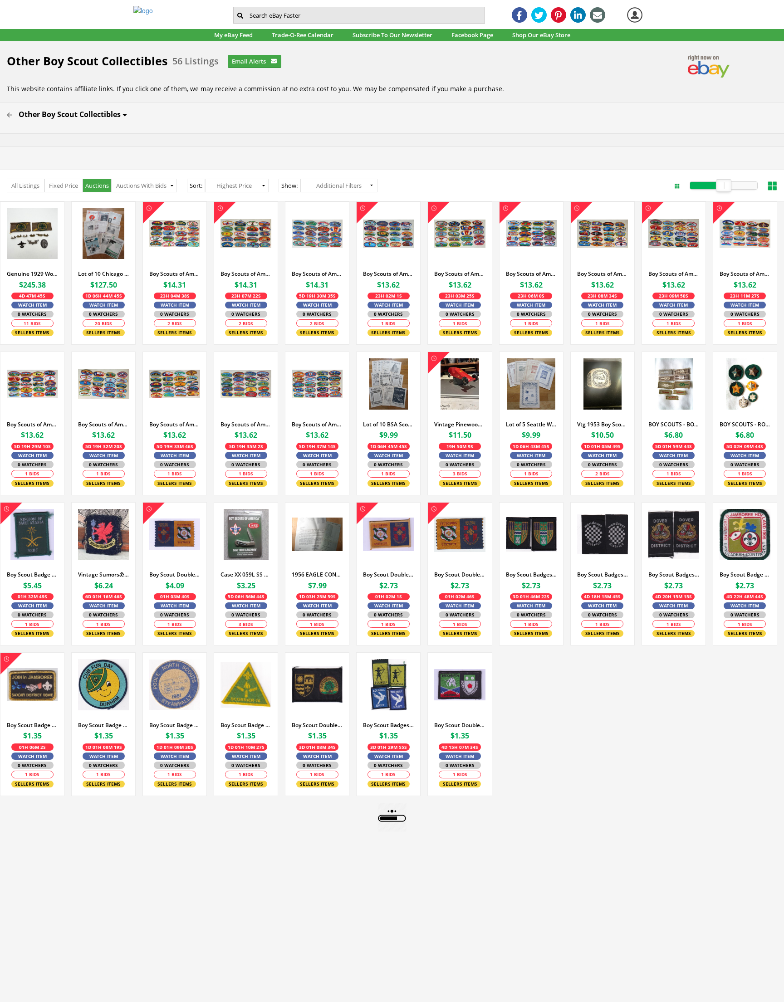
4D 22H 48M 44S (744, 596)
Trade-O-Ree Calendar (305, 34)
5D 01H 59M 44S (673, 446)
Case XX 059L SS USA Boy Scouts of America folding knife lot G (245, 574)
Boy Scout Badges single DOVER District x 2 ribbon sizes (673, 574)
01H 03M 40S (175, 596)
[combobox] (359, 15)
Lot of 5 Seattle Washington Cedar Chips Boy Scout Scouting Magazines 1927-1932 (531, 424)
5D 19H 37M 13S (317, 446)
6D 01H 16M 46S (103, 596)
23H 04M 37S (175, 296)
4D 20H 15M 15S (673, 596)
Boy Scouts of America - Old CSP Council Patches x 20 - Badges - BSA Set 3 (174, 274)
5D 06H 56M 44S (246, 596)
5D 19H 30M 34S (317, 296)
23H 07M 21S (246, 296)
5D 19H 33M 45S (175, 446)
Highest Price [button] (234, 185)
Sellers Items (32, 332)
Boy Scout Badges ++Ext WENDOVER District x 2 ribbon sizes (602, 574)
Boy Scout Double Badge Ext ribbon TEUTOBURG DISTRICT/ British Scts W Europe (459, 574)
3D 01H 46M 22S (531, 596)
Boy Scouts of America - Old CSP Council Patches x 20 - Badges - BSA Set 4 (531, 274)
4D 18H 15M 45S (602, 596)
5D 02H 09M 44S (744, 446)
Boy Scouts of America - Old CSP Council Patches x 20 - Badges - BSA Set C (103, 424)
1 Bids (388, 323)
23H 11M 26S (745, 296)
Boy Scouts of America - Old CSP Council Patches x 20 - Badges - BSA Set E (245, 424)
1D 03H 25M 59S (317, 596)
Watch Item (32, 305)
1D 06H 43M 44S (531, 446)
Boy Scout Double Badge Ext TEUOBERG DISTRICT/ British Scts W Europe (388, 574)
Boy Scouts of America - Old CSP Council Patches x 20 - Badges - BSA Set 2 (459, 274)
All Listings (25, 185)
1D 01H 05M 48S (602, 446)
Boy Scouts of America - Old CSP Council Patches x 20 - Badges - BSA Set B (317, 274)
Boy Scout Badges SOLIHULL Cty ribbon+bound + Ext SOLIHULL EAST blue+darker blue (388, 725)
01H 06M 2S (32, 747)
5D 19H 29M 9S (32, 446)
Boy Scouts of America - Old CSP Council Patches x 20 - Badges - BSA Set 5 (245, 274)
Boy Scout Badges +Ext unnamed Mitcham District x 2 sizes (531, 574)
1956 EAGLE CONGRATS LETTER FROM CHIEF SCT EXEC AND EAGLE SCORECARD (317, 574)
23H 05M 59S (531, 296)
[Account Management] (634, 15)
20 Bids (103, 323)
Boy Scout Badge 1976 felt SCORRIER (245, 725)
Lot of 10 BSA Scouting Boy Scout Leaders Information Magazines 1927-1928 (388, 424)
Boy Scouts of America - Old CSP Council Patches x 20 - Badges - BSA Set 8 (745, 274)
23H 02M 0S (388, 296)
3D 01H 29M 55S (388, 747)
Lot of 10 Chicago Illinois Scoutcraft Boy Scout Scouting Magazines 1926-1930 (103, 274)
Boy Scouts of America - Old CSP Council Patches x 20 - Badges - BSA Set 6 (602, 274)
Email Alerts (249, 61)
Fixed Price (63, 185)
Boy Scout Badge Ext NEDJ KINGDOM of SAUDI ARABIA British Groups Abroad (32, 574)
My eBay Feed (236, 34)
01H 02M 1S (388, 596)
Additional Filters (339, 185)
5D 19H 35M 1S (246, 446)
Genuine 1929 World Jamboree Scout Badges (32, 274)
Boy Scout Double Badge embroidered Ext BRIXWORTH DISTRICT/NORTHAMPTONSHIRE (459, 725)
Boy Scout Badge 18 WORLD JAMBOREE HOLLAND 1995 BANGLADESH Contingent (745, 574)
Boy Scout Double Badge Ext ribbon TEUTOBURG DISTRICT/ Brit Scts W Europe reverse (174, 574)
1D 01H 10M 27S (246, 747)
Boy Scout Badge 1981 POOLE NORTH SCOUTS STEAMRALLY (174, 725)
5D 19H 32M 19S (103, 446)
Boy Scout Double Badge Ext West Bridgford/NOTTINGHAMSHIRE (317, 725)
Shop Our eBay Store (543, 34)
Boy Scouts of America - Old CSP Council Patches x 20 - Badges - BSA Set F (317, 424)
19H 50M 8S (459, 446)
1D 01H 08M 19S (103, 747)
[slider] (723, 185)
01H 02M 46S (460, 596)
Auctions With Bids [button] (141, 185)
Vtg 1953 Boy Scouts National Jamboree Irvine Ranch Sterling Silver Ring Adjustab (602, 424)
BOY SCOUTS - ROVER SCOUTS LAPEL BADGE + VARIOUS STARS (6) (745, 424)
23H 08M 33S (602, 296)
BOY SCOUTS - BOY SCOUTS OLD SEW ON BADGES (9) (673, 424)
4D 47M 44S (32, 296)
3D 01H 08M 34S (317, 747)
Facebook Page (474, 34)
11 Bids (32, 323)
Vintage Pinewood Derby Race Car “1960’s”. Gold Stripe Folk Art (459, 424)
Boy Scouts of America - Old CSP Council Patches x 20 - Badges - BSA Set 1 (388, 274)
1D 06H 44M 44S (103, 296)
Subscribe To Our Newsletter (395, 34)
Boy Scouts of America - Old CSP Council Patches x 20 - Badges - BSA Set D (174, 424)
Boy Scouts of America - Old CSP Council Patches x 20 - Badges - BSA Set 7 (673, 274)
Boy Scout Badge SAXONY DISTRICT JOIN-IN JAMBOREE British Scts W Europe (32, 725)
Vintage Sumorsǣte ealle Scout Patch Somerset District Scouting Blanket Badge (103, 574)
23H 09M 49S (673, 296)
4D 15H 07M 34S (459, 747)
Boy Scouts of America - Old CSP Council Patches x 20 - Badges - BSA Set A (32, 424)
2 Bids (174, 323)
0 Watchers (32, 314)
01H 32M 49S (32, 596)
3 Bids (460, 473)
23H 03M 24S (460, 296)
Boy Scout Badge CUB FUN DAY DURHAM (103, 725)
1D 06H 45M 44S (388, 446)
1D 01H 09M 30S (175, 747)
